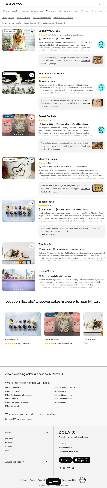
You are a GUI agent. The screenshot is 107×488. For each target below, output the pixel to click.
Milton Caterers (11, 399)
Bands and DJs (37, 11)
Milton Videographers (63, 395)
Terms (32, 480)
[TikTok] (77, 468)
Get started (65, 460)
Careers (8, 447)
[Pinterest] (64, 468)
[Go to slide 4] (21, 49)
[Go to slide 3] (19, 49)
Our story (9, 438)
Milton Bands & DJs (13, 406)
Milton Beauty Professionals (16, 402)
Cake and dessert (53, 11)
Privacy (24, 480)
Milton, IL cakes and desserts (63, 18)
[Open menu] (6, 3)
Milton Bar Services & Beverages (18, 395)
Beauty (15, 11)
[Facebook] (60, 468)
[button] (31, 32)
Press (7, 451)
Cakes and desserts (23, 18)
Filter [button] (55, 481)
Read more (85, 61)
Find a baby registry (67, 451)
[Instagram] (72, 468)
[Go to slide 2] (17, 49)
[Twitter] (68, 468)
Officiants (85, 11)
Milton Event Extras (13, 388)
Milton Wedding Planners (64, 388)
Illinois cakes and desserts (42, 18)
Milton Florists (60, 391)
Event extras (97, 11)
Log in (61, 443)
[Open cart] (100, 3)
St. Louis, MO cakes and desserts (18, 419)
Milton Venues (60, 402)
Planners (24, 11)
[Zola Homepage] (16, 4)
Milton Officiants (12, 391)
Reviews (8, 442)
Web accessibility (69, 480)
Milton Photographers (63, 399)
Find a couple (64, 447)
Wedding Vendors (8, 18)
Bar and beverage (71, 11)
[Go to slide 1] (14, 49)
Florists (6, 11)
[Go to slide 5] (23, 49)
